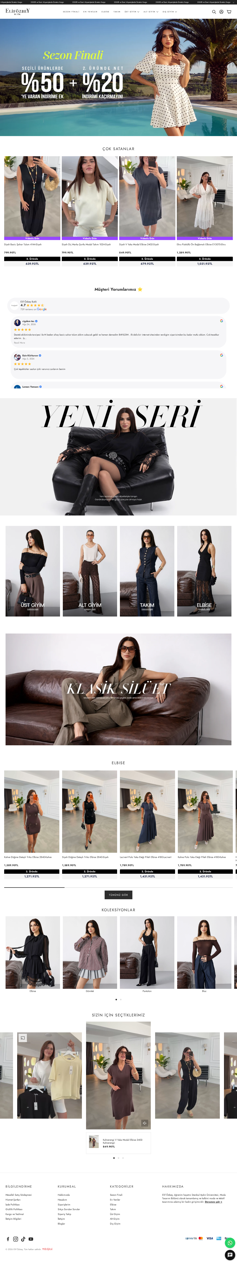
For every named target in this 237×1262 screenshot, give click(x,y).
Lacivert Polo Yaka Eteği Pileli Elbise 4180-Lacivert (145, 857)
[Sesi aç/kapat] (144, 1123)
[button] (213, 11)
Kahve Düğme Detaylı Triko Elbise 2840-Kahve (28, 857)
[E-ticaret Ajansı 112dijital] (47, 1248)
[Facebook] (8, 1239)
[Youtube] (30, 1239)
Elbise (33, 991)
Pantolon (147, 991)
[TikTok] (23, 1239)
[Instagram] (15, 1239)
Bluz (204, 991)
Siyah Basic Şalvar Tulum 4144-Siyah (22, 244)
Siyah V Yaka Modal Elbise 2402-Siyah (139, 244)
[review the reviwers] (221, 321)
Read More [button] (19, 342)
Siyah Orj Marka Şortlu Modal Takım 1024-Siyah (86, 244)
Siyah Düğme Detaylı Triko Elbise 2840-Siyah (85, 857)
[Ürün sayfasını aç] (33, 571)
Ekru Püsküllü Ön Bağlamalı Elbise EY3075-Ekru (201, 244)
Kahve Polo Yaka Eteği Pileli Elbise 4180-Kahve (202, 857)
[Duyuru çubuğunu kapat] (233, 2)
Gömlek (90, 991)
